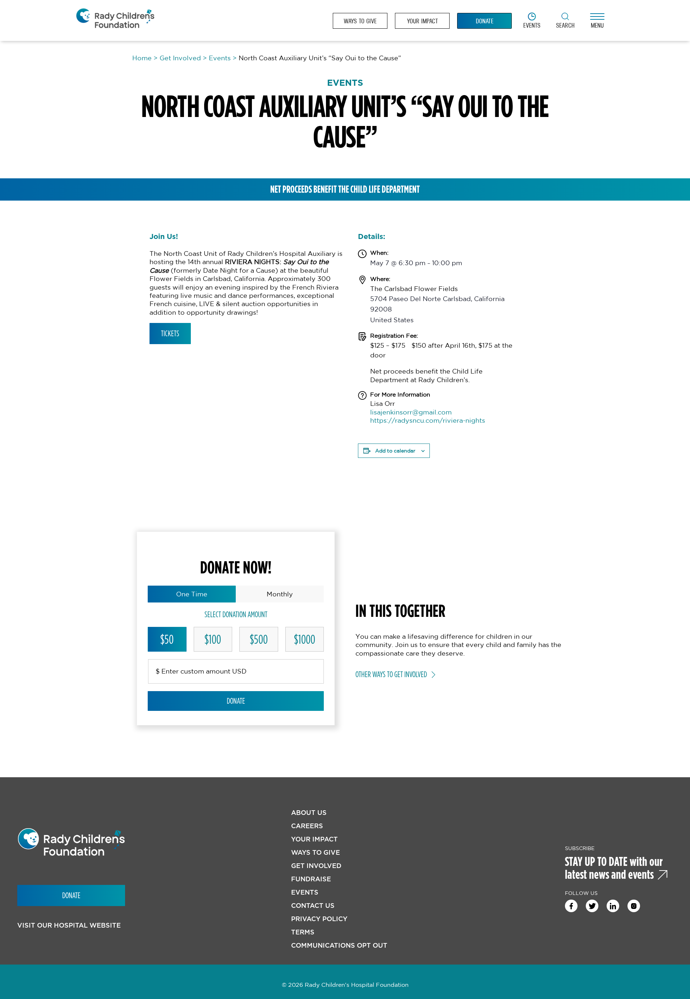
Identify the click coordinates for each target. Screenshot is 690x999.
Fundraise (311, 879)
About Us (309, 812)
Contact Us (313, 905)
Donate (236, 701)
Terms (302, 932)
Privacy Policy (319, 919)
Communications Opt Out (339, 945)
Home (142, 57)
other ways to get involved (391, 674)
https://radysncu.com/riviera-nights (427, 420)
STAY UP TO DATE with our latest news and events (614, 867)
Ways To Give (315, 852)
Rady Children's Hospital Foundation (115, 21)
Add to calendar (395, 451)
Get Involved (180, 57)
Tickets (170, 333)
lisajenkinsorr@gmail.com (411, 412)
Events (220, 57)
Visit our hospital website (69, 925)
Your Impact (314, 839)
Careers (307, 826)
